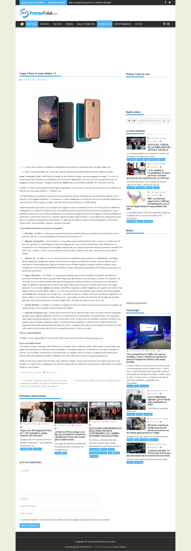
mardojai (43, 80)
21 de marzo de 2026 (136, 351)
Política (57, 24)
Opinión (69, 24)
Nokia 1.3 (48, 372)
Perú (30, 372)
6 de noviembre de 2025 (158, 419)
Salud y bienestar (86, 24)
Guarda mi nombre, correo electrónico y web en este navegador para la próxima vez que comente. (66, 519)
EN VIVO (138, 24)
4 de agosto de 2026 (29, 424)
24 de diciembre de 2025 (158, 390)
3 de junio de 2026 (63, 425)
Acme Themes (119, 546)
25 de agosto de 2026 (157, 138)
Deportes (44, 24)
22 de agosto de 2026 (157, 192)
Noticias (32, 24)
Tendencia (37, 449)
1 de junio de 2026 (98, 422)
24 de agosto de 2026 (157, 164)
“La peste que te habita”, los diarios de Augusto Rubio (97, 380)
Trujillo (162, 159)
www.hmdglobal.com (98, 355)
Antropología (94, 449)
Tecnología (104, 24)
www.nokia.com (96, 338)
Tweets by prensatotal (136, 302)
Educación (130, 188)
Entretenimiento (122, 24)
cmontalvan (44, 424)
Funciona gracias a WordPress (78, 546)
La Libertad (131, 159)
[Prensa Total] (22, 23)
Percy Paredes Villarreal (98, 453)
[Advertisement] (95, 47)
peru (55, 372)
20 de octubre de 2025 (157, 444)
